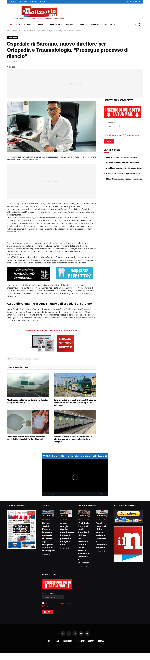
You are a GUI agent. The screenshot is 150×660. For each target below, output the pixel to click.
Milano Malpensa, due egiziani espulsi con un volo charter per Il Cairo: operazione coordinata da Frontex (123, 179)
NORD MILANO (55, 24)
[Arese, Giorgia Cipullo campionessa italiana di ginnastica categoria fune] (66, 513)
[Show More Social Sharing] (19, 67)
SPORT (82, 24)
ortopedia (20, 359)
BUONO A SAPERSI (84, 515)
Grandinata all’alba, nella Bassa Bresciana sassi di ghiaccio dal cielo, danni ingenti (26, 438)
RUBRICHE (95, 24)
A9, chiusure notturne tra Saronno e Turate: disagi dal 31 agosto (27, 401)
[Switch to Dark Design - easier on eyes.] (138, 24)
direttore (11, 359)
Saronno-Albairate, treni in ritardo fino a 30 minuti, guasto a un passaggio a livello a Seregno (73, 439)
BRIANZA (41, 24)
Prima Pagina (12, 37)
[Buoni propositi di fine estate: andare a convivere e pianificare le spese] (102, 513)
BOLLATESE (28, 24)
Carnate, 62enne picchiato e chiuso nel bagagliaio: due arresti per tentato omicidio (124, 163)
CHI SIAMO (13, 2)
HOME (18, 24)
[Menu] (11, 24)
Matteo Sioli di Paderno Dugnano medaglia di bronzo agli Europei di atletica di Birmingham (48, 537)
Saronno (36, 359)
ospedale (28, 359)
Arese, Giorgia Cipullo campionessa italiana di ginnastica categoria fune (66, 534)
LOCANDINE (67, 641)
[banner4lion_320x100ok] (28, 274)
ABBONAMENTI (23, 2)
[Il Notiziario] (39, 12)
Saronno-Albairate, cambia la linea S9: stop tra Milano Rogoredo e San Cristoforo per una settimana (75, 402)
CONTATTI (43, 2)
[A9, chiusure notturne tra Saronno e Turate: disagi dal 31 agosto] (28, 385)
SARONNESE (70, 24)
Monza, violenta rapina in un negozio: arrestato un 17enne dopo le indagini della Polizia (123, 157)
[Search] (135, 24)
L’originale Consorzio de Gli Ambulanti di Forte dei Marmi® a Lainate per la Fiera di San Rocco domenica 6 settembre (84, 543)
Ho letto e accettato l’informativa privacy (122, 135)
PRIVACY (101, 641)
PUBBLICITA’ (33, 2)
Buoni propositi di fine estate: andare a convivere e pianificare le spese (101, 535)
